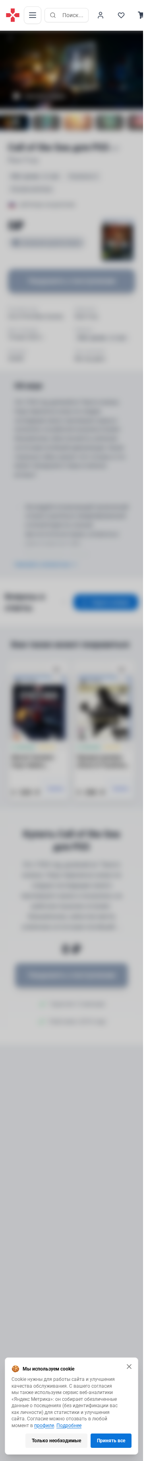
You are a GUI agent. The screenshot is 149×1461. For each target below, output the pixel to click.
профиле (44, 1425)
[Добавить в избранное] (56, 670)
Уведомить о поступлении (71, 281)
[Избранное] (121, 15)
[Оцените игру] (10, 37)
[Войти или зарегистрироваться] (100, 15)
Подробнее (68, 1425)
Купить (56, 788)
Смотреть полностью (42, 564)
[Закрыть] (129, 1367)
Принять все (111, 1440)
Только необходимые (56, 1440)
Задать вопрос (110, 602)
